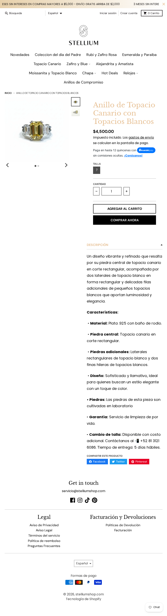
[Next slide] (66, 165)
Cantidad (99, 184)
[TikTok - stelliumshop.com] (87, 500)
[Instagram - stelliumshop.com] (80, 500)
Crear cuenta (128, 13)
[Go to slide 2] (38, 166)
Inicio (8, 93)
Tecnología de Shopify (83, 599)
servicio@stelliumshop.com (83, 491)
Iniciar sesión (108, 13)
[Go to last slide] (8, 165)
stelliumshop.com (90, 594)
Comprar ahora (125, 220)
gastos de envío (141, 137)
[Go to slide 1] (35, 166)
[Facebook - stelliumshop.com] (72, 500)
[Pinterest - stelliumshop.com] (94, 500)
